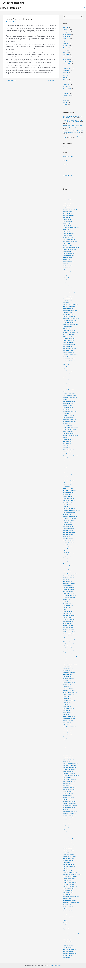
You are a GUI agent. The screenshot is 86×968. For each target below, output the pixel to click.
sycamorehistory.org (68, 838)
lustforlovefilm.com (67, 546)
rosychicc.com (66, 476)
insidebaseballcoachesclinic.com (71, 896)
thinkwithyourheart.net (68, 352)
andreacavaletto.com (68, 464)
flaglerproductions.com (68, 528)
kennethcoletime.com (68, 591)
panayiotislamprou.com (68, 282)
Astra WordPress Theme (55, 965)
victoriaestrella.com (67, 670)
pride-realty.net (67, 904)
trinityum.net (66, 852)
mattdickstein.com (67, 745)
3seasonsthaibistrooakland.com (70, 455)
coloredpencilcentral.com (69, 344)
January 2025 (66, 45)
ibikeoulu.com (66, 579)
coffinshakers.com (67, 581)
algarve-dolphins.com (68, 621)
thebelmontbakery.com (68, 235)
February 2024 (66, 57)
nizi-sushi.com (66, 601)
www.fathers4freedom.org (69, 765)
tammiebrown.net (67, 607)
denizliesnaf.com (67, 698)
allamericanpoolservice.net (69, 429)
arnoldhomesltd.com (68, 342)
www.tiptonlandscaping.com (70, 815)
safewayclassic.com (68, 237)
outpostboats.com (67, 478)
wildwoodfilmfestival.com (69, 290)
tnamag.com (66, 714)
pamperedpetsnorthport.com (70, 385)
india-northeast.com (68, 336)
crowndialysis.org (67, 425)
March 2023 (66, 82)
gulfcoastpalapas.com (68, 724)
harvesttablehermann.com (69, 320)
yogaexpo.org (66, 459)
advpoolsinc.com (67, 686)
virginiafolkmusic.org (68, 439)
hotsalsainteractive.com (68, 207)
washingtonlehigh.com (68, 821)
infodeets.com (66, 205)
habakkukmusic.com (68, 751)
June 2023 (65, 75)
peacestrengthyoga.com (69, 773)
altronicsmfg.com (67, 223)
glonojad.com (66, 563)
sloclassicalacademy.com (69, 520)
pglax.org (65, 637)
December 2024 (67, 47)
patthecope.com (67, 702)
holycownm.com (67, 662)
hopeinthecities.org (67, 482)
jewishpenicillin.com (68, 431)
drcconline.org (66, 680)
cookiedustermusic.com (69, 654)
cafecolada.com (67, 494)
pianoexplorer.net (67, 848)
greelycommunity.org (68, 557)
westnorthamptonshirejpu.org (70, 292)
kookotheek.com (67, 280)
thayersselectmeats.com (69, 718)
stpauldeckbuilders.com (69, 789)
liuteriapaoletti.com (67, 641)
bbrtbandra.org (66, 259)
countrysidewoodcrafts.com (69, 239)
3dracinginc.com (67, 506)
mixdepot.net (66, 834)
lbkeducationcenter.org (68, 449)
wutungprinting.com (68, 627)
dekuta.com (66, 830)
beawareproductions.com (69, 575)
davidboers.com (67, 741)
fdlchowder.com (67, 799)
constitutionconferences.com (70, 700)
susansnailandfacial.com (69, 759)
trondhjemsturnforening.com (70, 876)
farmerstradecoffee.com (69, 736)
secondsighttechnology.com (70, 411)
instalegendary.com (67, 245)
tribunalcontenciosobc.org (69, 518)
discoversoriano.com (68, 496)
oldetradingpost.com (68, 308)
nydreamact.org (67, 251)
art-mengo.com (67, 603)
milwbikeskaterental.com (69, 631)
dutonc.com (66, 609)
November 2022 (67, 91)
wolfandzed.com (67, 827)
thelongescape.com (67, 611)
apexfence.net (66, 957)
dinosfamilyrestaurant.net (69, 316)
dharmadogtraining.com (68, 939)
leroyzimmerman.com (68, 918)
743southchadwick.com (68, 334)
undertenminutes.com (68, 215)
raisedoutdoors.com (68, 350)
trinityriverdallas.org (68, 451)
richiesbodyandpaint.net (69, 199)
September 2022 (67, 95)
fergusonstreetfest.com (68, 888)
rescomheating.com (68, 945)
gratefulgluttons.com (68, 484)
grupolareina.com (67, 302)
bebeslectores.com (67, 312)
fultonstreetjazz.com (68, 296)
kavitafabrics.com (67, 658)
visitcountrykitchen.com (69, 619)
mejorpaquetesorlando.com (69, 395)
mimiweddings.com (67, 947)
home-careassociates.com (69, 461)
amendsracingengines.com (69, 779)
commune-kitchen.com (68, 542)
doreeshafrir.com (67, 571)
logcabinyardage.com (68, 739)
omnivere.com (66, 217)
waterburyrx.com (67, 684)
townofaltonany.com (68, 635)
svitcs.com (65, 704)
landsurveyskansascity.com (69, 787)
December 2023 (67, 61)
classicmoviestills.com (68, 492)
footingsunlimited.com (68, 791)
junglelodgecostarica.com (69, 615)
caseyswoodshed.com (68, 694)
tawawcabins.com (67, 362)
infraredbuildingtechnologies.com (71, 318)
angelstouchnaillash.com (69, 401)
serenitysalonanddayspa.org (70, 209)
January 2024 (66, 59)
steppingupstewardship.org (69, 817)
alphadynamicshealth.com (69, 906)
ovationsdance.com (67, 441)
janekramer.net (66, 599)
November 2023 (67, 63)
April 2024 (65, 52)
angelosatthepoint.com (68, 688)
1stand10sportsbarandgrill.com (70, 397)
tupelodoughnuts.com (68, 389)
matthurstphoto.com (68, 892)
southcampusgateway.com (69, 284)
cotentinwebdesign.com (69, 306)
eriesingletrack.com (68, 383)
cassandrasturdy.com (68, 488)
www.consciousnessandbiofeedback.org (72, 842)
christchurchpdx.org (68, 538)
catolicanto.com (67, 447)
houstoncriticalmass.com (69, 508)
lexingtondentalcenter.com (69, 421)
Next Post (51, 80)
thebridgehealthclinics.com (69, 726)
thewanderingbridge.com (69, 587)
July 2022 (65, 100)
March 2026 (66, 27)
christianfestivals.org (68, 617)
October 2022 (66, 93)
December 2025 (67, 34)
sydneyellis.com (67, 423)
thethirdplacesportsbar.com (69, 856)
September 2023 (67, 68)
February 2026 (66, 29)
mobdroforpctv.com (67, 486)
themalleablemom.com (68, 589)
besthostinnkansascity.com (69, 949)
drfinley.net (66, 920)
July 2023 (65, 72)
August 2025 (66, 43)
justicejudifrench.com (68, 585)
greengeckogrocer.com (68, 415)
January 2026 (66, 32)
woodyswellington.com (68, 860)
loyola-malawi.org (67, 474)
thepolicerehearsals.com (69, 512)
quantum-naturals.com (68, 884)
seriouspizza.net (67, 706)
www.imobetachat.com (68, 743)
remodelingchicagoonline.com (70, 811)
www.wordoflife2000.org (69, 358)
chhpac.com (66, 937)
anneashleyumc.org (67, 785)
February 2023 (66, 84)
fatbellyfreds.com (67, 862)
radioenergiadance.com (68, 277)
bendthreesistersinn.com (69, 648)
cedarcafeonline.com (68, 211)
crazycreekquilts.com (68, 534)
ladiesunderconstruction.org (70, 310)
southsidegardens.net (68, 850)
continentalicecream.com (69, 532)
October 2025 (66, 38)
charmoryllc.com (67, 504)
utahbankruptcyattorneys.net (70, 354)
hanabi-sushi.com (67, 825)
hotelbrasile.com (67, 294)
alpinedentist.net (67, 275)
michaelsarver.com (67, 413)
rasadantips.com (67, 219)
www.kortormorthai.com (69, 781)
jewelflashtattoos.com (68, 255)
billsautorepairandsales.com (70, 882)
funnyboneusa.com (67, 652)
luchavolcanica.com (67, 660)
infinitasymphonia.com (68, 550)
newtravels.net (66, 231)
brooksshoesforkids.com (69, 716)
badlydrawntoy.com (67, 747)
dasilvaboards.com (67, 522)
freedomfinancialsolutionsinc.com (71, 775)
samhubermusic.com (68, 955)
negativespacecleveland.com (70, 639)
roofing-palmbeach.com (69, 338)
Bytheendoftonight (13, 2)
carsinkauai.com (67, 898)
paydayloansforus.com (68, 233)
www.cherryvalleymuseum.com (70, 304)
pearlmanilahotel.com (68, 265)
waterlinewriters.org (68, 728)
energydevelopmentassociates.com (71, 324)
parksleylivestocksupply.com (70, 466)
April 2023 (65, 79)
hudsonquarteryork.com (69, 866)
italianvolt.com (66, 368)
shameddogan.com (67, 730)
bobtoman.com (66, 269)
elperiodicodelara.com (68, 197)
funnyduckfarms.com (68, 912)
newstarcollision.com (68, 407)
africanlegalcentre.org (68, 552)
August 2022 (66, 98)
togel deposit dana (67, 175)
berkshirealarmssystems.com (70, 371)
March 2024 (66, 54)
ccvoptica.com (66, 819)
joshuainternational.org (68, 757)
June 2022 (65, 102)
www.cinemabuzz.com (68, 832)
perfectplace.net (67, 453)
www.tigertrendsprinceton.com (70, 763)
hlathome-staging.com (68, 417)
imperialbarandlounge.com (69, 348)
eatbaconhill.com (67, 225)
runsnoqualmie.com (68, 793)
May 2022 (65, 104)
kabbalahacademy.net (68, 403)
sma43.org (65, 809)
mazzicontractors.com (68, 854)
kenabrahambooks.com (68, 540)
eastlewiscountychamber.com (70, 516)
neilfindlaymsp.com (67, 676)
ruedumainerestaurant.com (69, 559)
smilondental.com (67, 405)
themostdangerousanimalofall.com (71, 510)
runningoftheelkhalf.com (69, 769)
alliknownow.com (67, 514)
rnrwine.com (66, 925)
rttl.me (64, 943)
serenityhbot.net (67, 755)
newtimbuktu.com (67, 221)
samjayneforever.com (68, 890)
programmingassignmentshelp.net (71, 227)
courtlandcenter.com (68, 674)
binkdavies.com (67, 536)
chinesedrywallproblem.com (70, 646)
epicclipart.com (66, 263)
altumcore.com (66, 710)
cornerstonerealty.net (68, 840)
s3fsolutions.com (67, 328)
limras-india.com (67, 195)
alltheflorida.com (67, 894)
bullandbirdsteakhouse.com (69, 803)
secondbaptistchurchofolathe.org (71, 933)
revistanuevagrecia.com (69, 565)
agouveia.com (66, 931)
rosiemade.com (66, 387)
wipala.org (65, 472)
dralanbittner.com (67, 375)
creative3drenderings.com (69, 734)
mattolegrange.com (67, 613)
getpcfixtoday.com (67, 257)
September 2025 (67, 41)
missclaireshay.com (67, 193)
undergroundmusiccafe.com (70, 953)
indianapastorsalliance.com (69, 690)
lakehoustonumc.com (68, 749)
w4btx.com (65, 399)
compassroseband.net (68, 708)
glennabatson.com (67, 524)
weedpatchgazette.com (68, 379)
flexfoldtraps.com (67, 777)
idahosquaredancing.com (69, 360)
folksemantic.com (67, 364)
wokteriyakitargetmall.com (69, 419)
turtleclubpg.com (67, 666)
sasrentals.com (66, 409)
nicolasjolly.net (66, 548)
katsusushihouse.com (68, 555)
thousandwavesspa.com (69, 672)
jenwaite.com (66, 914)
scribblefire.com (67, 457)
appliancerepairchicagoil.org (70, 241)
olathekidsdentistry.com (69, 391)
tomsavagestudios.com (68, 433)
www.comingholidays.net (69, 500)
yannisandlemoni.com (68, 377)
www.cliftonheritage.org (69, 807)
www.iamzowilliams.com (69, 844)
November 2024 (67, 50)
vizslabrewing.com (67, 373)
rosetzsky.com (66, 561)
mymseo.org (66, 935)
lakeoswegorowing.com (68, 927)
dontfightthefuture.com (68, 340)
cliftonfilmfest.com (67, 346)
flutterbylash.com (67, 908)
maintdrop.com (66, 267)
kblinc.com (65, 381)
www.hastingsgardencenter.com (70, 846)
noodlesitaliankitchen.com (69, 249)
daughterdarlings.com (68, 203)
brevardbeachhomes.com (69, 330)
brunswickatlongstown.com (69, 595)
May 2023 (65, 77)
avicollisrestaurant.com (68, 678)
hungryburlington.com (68, 593)
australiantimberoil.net (68, 314)
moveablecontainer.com (69, 300)
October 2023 (66, 66)
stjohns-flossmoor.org (68, 650)
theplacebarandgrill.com (69, 682)
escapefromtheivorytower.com (70, 332)
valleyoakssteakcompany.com (70, 692)
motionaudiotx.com (67, 941)
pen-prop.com (66, 761)
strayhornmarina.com (68, 526)
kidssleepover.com (67, 229)
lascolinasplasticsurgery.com (70, 805)
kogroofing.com (67, 273)
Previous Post (12, 80)
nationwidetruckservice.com (70, 664)
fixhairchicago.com (67, 696)
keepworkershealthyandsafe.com (71, 247)
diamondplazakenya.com (69, 878)
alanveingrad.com (67, 623)
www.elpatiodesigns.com (69, 864)
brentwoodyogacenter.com (69, 813)
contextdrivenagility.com (69, 577)
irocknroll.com (66, 356)
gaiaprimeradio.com (68, 605)
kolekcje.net (66, 445)
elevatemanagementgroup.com (70, 916)
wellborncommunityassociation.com (71, 288)
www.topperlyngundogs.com (70, 767)
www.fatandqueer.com (68, 783)
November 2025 (67, 36)
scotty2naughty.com (68, 569)
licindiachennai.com (68, 201)
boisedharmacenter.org (68, 468)
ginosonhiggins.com (68, 625)
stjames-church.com (68, 567)
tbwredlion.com (67, 880)
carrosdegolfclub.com (68, 322)
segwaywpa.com (67, 722)
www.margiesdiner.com (68, 797)
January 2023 (66, 86)
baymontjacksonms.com (69, 633)
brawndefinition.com (68, 530)
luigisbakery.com (67, 823)
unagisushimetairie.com (69, 253)
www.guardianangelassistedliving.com (72, 874)
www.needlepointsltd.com (69, 801)
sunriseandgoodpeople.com (69, 643)
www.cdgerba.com (67, 870)
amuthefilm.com (67, 544)
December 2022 (67, 88)
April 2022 (65, 107)
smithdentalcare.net (68, 951)
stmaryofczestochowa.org (69, 583)
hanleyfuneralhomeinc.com (69, 393)
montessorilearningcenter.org (70, 886)
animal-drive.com (67, 712)
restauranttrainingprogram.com (70, 427)
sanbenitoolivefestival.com (69, 490)
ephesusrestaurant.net (68, 858)
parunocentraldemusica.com (70, 872)
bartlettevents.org (67, 298)
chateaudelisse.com (68, 286)
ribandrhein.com (67, 443)
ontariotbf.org (66, 243)
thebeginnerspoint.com (68, 498)
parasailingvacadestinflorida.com (71, 902)
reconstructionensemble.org (70, 656)
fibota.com (65, 868)
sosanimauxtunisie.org (68, 271)
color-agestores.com (68, 470)
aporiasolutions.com (68, 720)
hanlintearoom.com (67, 910)
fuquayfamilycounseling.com (70, 929)
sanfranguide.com (67, 502)
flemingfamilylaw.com (68, 923)
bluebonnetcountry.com (68, 261)
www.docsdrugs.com (68, 795)
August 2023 (66, 70)
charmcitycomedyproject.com (70, 573)
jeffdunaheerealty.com (68, 771)
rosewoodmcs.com (67, 836)
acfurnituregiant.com (68, 213)
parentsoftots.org (67, 732)
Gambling (8, 21)
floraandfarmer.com (67, 326)
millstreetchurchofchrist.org (69, 900)
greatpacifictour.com (68, 668)
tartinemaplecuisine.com (69, 597)
